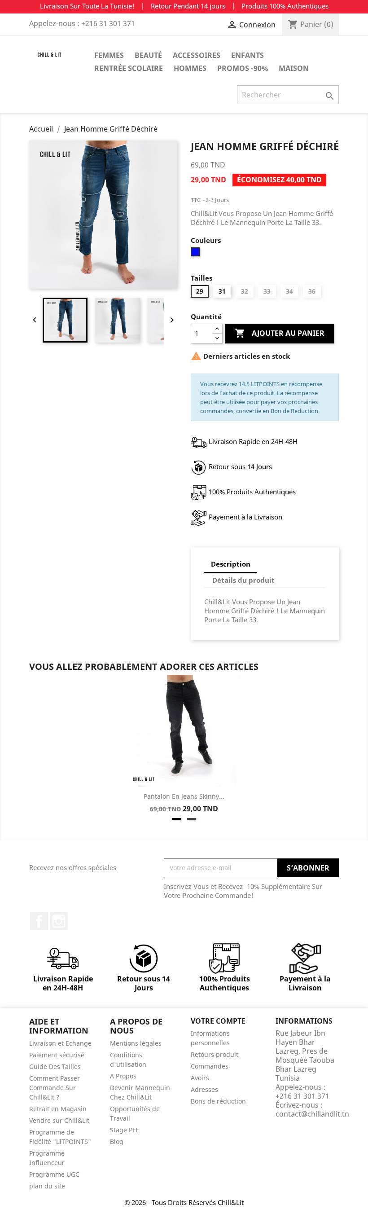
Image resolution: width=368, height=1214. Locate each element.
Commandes (209, 1066)
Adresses (204, 1089)
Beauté (148, 55)
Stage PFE (124, 1130)
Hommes (190, 68)
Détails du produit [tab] (243, 580)
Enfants (247, 55)
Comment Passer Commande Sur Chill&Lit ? (54, 1087)
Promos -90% (242, 68)
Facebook (39, 921)
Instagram (59, 921)
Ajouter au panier (279, 333)
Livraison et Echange (60, 1043)
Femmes (109, 55)
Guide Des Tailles (55, 1066)
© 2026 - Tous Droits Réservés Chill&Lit (184, 1202)
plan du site (47, 1186)
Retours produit (214, 1054)
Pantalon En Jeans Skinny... (184, 796)
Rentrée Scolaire (128, 68)
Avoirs (200, 1077)
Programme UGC (54, 1174)
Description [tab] (230, 563)
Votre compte (218, 1021)
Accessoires (196, 55)
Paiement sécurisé (56, 1055)
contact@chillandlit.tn (312, 1114)
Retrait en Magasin (58, 1108)
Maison (294, 68)
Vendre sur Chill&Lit (59, 1120)
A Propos (123, 1076)
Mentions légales (136, 1043)
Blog (116, 1141)
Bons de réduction (218, 1101)
